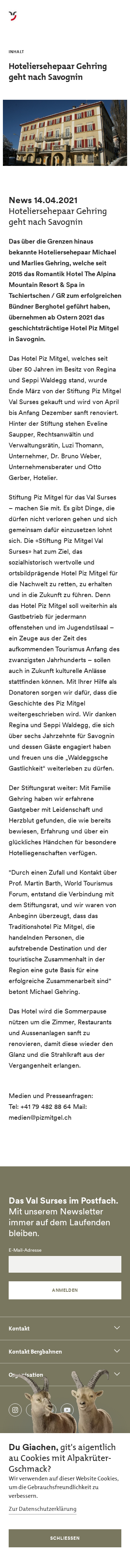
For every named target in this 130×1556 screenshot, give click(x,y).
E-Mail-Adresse (25, 1250)
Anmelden (65, 1290)
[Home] (13, 20)
